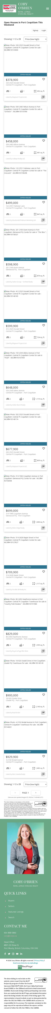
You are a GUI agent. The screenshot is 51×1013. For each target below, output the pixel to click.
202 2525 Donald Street (21, 453)
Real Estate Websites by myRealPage (25, 963)
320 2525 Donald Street (21, 84)
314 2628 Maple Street (21, 576)
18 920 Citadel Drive (17, 699)
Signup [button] (35, 30)
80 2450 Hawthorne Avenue (21, 638)
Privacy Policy (39, 960)
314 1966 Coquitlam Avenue (18, 515)
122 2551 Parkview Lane (21, 207)
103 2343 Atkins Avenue (21, 391)
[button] (5, 954)
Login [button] (44, 30)
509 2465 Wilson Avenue (21, 145)
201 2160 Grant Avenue (18, 268)
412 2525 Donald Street (21, 330)
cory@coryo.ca (10, 936)
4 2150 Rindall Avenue (21, 761)
